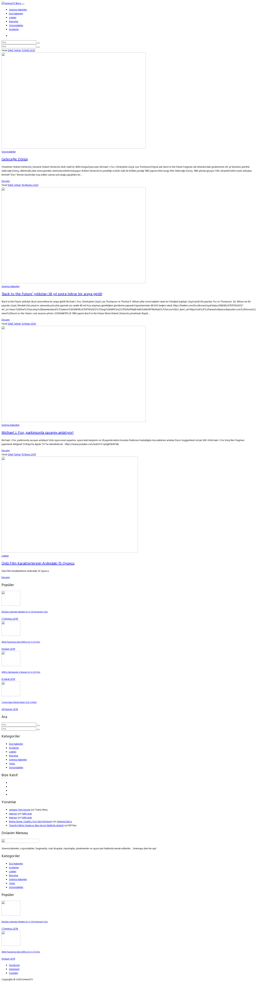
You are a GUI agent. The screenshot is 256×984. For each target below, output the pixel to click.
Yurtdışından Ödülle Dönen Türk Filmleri (19, 702)
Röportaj (13, 22)
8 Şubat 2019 (8, 679)
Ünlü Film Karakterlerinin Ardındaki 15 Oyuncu (37, 564)
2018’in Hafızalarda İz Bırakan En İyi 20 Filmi (20, 672)
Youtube (13, 973)
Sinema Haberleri (18, 10)
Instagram (14, 969)
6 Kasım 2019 (8, 649)
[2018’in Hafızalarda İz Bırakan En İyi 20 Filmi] (10, 665)
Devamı (5, 181)
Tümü (12, 764)
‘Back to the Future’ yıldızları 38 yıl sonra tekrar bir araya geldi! (51, 294)
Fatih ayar (27, 814)
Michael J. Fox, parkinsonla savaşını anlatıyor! (37, 433)
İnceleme (14, 29)
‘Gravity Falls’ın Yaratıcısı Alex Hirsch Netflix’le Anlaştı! (36, 826)
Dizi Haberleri (16, 14)
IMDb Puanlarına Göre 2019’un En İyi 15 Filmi (20, 642)
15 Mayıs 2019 (29, 455)
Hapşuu (13, 814)
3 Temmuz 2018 (9, 619)
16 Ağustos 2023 (30, 185)
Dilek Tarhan (14, 50)
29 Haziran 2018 (9, 709)
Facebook (14, 965)
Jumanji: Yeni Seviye (19, 810)
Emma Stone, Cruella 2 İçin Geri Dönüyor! (30, 822)
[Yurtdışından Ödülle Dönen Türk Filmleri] (10, 696)
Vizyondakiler (16, 26)
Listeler (12, 18)
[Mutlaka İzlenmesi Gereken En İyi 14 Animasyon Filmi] (10, 605)
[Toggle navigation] (22, 4)
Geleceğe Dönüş (14, 159)
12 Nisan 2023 (29, 324)
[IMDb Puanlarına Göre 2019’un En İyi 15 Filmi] (10, 635)
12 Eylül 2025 (28, 50)
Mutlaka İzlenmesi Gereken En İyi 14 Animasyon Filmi (24, 612)
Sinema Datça (64, 822)
